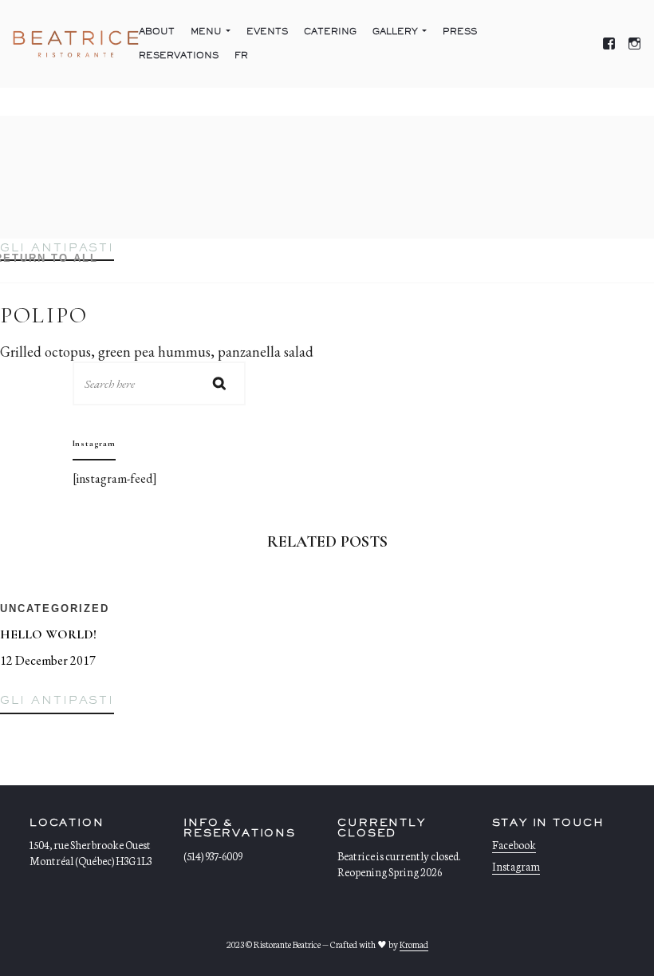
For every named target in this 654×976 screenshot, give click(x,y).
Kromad (414, 944)
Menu (206, 32)
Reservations (179, 56)
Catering (330, 32)
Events (267, 32)
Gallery (395, 32)
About (157, 32)
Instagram (516, 866)
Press (460, 32)
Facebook (514, 844)
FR (241, 56)
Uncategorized (54, 608)
